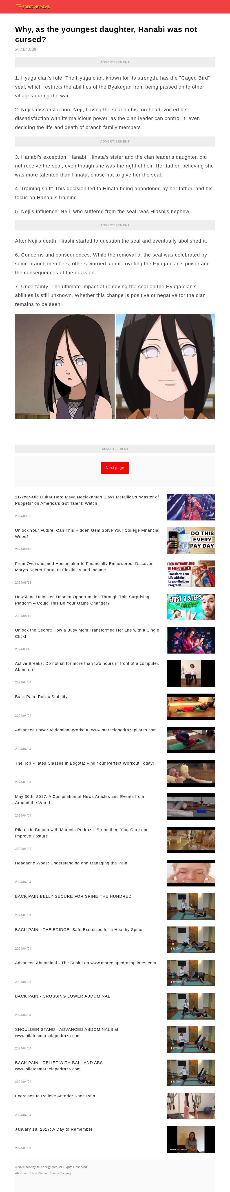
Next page (115, 468)
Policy (33, 1173)
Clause (43, 1173)
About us (21, 1173)
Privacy (54, 1173)
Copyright (66, 1173)
